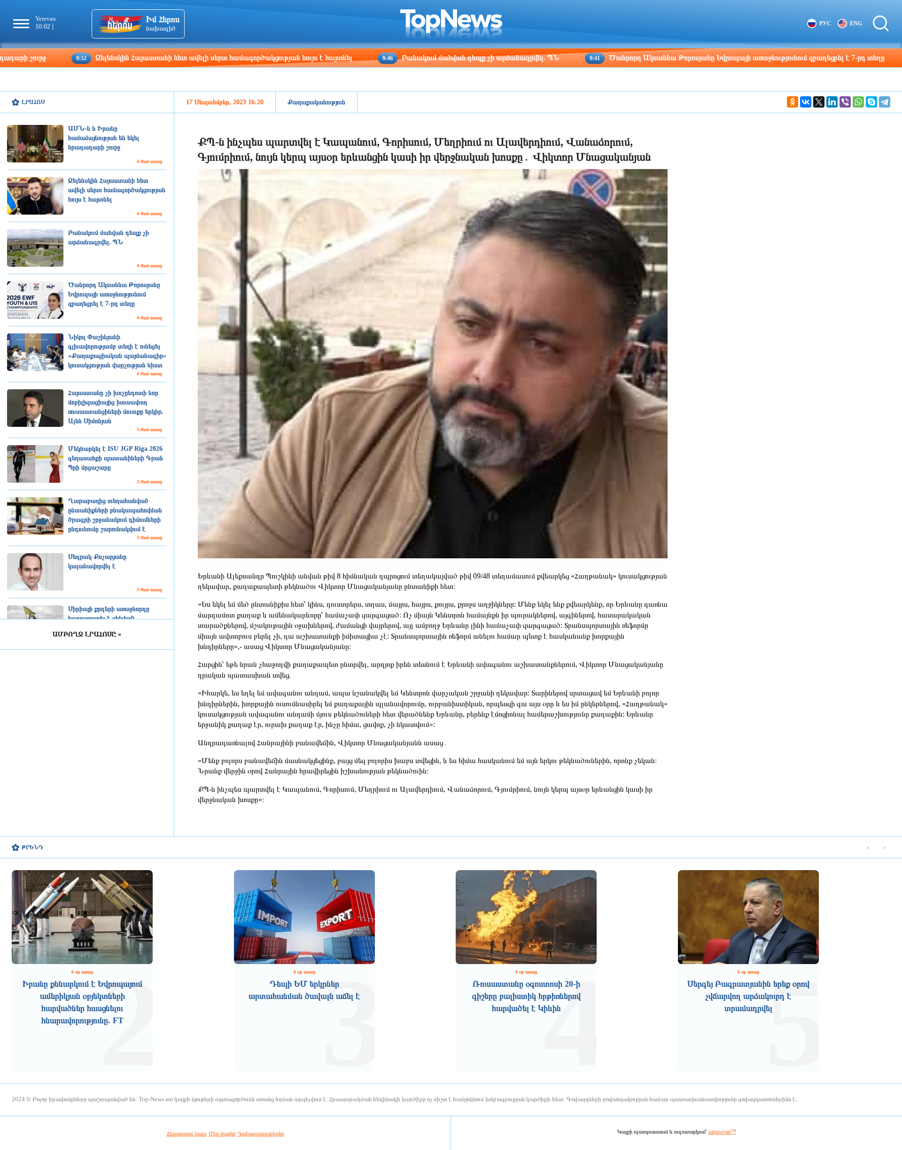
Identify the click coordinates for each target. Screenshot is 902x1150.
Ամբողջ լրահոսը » (87, 634)
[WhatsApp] (858, 102)
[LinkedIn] (832, 102)
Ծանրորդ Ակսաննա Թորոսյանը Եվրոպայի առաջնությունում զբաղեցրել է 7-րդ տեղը (668, 58)
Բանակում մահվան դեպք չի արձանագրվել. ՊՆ (402, 58)
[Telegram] (884, 102)
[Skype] (871, 102)
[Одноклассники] (792, 102)
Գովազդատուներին (261, 1133)
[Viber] (845, 102)
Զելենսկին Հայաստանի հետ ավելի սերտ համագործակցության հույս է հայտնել (146, 58)
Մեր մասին (222, 1133)
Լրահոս (33, 102)
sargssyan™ (722, 1131)
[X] (818, 102)
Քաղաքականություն (316, 102)
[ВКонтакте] (805, 102)
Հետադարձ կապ (187, 1133)
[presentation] (868, 848)
